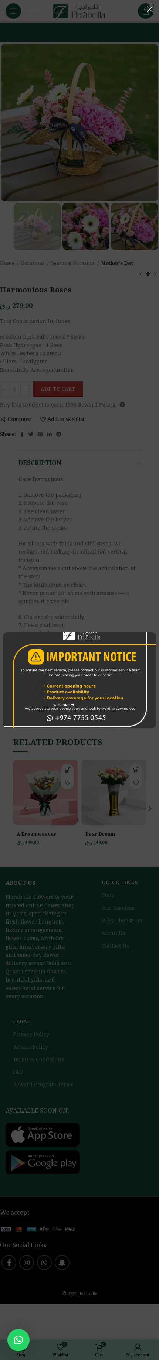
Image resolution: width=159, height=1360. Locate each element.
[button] (18, 1340)
